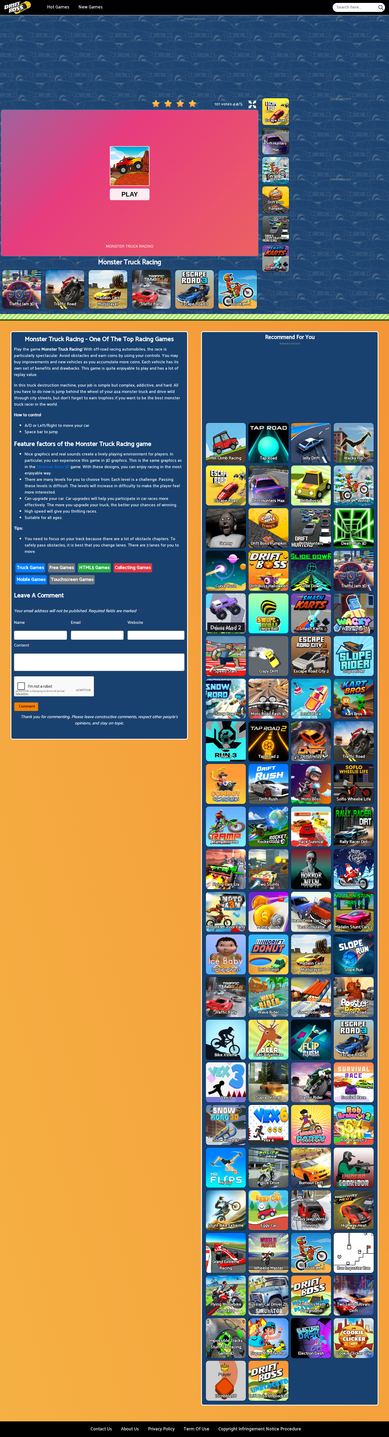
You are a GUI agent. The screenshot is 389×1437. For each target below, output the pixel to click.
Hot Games (58, 7)
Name (21, 622)
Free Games (61, 568)
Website (135, 622)
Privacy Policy (161, 1429)
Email (77, 622)
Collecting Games (133, 568)
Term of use (196, 1429)
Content (23, 645)
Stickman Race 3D (53, 467)
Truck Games (30, 568)
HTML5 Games (94, 568)
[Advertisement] (194, 58)
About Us (130, 1429)
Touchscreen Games (72, 580)
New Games (90, 7)
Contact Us (101, 1429)
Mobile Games (31, 580)
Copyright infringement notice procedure (259, 1429)
